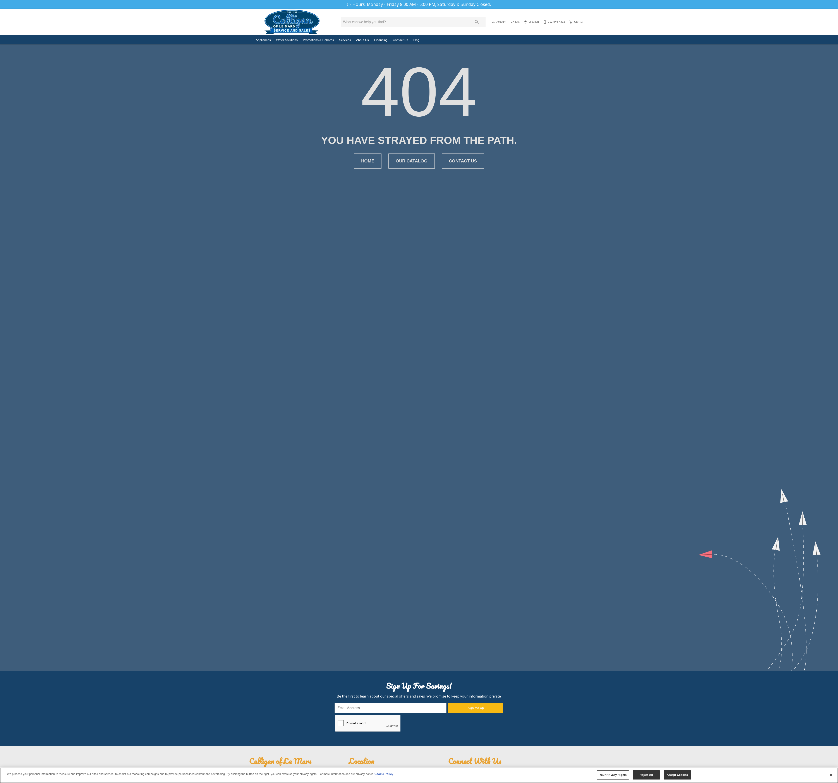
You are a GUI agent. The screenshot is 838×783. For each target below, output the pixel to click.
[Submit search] (477, 22)
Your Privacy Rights (613, 774)
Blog (416, 40)
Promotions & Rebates (318, 40)
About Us (362, 40)
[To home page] (292, 22)
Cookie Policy (383, 774)
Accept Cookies (677, 774)
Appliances (263, 40)
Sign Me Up (476, 708)
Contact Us (400, 40)
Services (345, 40)
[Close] (831, 775)
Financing (381, 40)
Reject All (646, 774)
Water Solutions (287, 40)
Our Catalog (412, 161)
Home (367, 161)
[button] (493, 22)
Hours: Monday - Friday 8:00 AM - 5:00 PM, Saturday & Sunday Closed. (421, 4)
